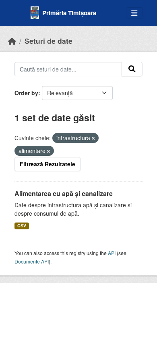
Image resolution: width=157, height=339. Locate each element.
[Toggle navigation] (134, 13)
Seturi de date (48, 41)
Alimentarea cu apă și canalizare (63, 193)
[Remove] (93, 138)
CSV (21, 226)
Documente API (31, 261)
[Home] (12, 41)
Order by (26, 93)
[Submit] (132, 69)
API (112, 252)
